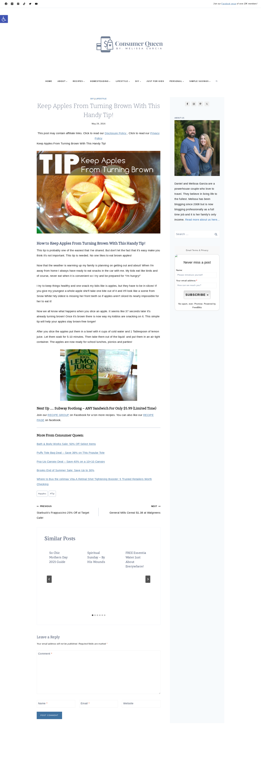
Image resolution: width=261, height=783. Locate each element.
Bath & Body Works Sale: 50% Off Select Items (66, 443)
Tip (52, 493)
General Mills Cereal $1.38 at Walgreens (135, 509)
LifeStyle (101, 99)
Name (42, 703)
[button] (4, 19)
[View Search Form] (216, 81)
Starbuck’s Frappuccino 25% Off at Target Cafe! (63, 512)
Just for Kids (155, 81)
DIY (92, 99)
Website (128, 703)
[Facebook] (6, 3)
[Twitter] (30, 3)
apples (42, 493)
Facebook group (228, 4)
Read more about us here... (202, 219)
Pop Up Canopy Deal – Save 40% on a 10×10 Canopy (71, 461)
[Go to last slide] (49, 579)
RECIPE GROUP (58, 415)
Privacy (204, 250)
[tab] (92, 615)
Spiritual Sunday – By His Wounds (96, 557)
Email (85, 703)
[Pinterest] (18, 3)
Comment (45, 653)
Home (48, 81)
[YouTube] (36, 3)
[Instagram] (12, 3)
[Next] (147, 579)
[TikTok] (24, 3)
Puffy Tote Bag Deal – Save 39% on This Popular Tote (71, 452)
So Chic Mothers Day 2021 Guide (58, 557)
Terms (195, 250)
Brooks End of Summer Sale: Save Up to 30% (65, 470)
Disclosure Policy (116, 133)
